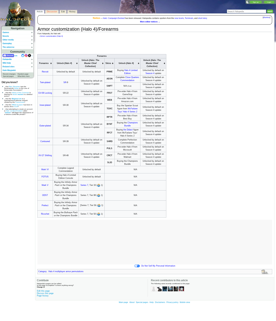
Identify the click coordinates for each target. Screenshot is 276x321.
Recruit (45, 72)
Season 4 (150, 73)
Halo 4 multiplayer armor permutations (66, 271)
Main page (123, 302)
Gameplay (7, 43)
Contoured (45, 141)
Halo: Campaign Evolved (114, 18)
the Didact (128, 130)
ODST (45, 195)
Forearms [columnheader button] (44, 63)
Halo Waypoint (9, 70)
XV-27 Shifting (45, 155)
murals (20, 94)
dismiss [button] (266, 17)
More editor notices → (150, 22)
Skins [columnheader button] (108, 63)
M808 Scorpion (17, 105)
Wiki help (7, 63)
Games (6, 32)
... (32, 55)
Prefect (45, 205)
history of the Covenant (20, 92)
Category (42, 271)
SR (64, 82)
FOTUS (45, 177)
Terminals (189, 18)
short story (202, 18)
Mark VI (45, 169)
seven (15, 94)
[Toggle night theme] (247, 2)
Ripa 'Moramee (14, 86)
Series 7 (84, 185)
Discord (10, 55)
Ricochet (45, 214)
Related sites (9, 67)
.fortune (8, 112)
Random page (23, 74)
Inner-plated (45, 105)
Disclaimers (160, 302)
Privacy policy (172, 302)
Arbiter (16, 88)
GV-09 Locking (45, 93)
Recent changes (9, 74)
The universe (8, 47)
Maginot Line (17, 99)
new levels (179, 18)
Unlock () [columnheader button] (64, 63)
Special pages (8, 76)
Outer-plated (45, 126)
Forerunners (19, 102)
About (131, 302)
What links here (24, 76)
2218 (16, 106)
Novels (6, 36)
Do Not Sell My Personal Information (158, 266)
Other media (8, 40)
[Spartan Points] (98, 185)
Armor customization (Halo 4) (51, 36)
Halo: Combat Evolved (14, 111)
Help (152, 302)
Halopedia (7, 59)
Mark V (45, 185)
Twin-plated (45, 82)
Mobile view (185, 302)
